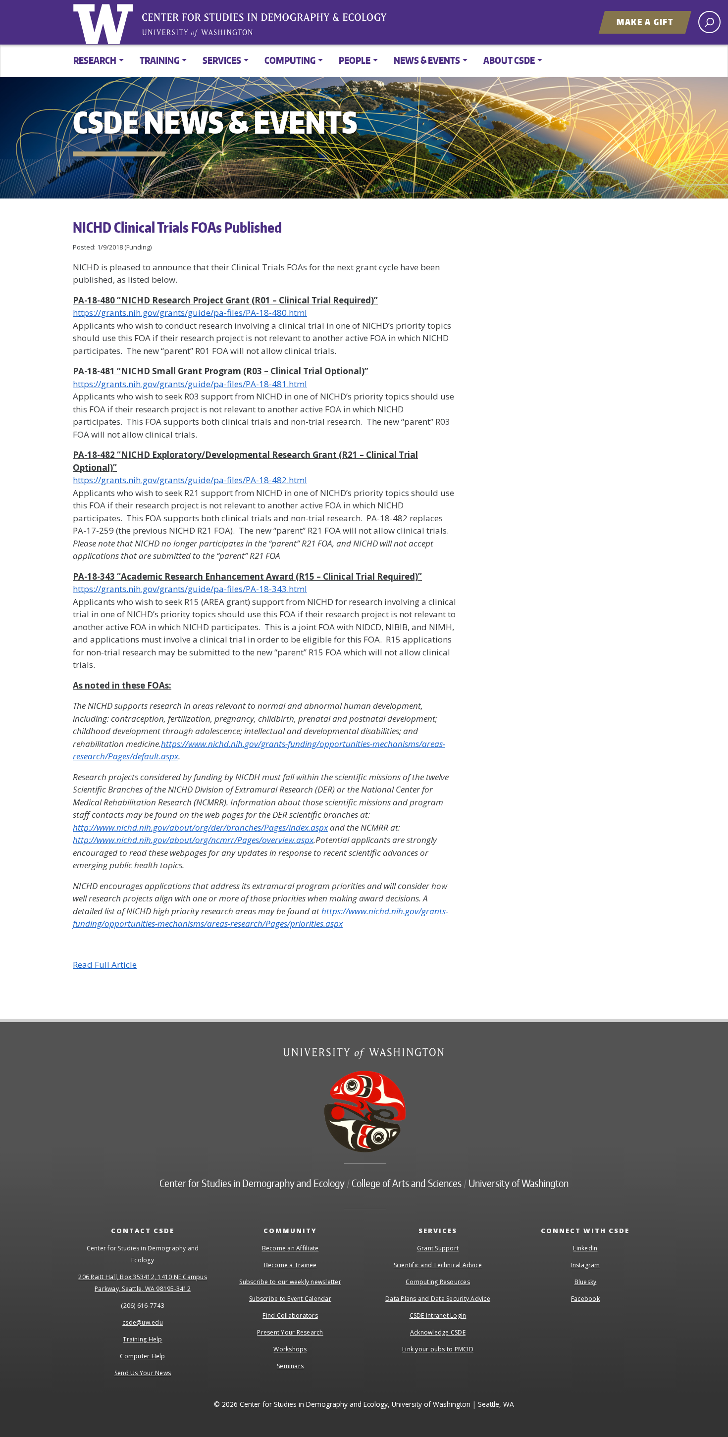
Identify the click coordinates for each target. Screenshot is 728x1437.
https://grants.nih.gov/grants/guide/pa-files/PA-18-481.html (190, 384)
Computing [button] (289, 60)
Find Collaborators (290, 1315)
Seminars (290, 1366)
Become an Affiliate (290, 1248)
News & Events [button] (427, 60)
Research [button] (94, 60)
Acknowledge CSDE (438, 1332)
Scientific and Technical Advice (438, 1265)
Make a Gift (645, 21)
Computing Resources (438, 1282)
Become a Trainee (290, 1265)
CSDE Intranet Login (438, 1315)
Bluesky (585, 1282)
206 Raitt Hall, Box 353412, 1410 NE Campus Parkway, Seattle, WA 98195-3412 (142, 1283)
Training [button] (159, 60)
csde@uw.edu (142, 1322)
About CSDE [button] (509, 60)
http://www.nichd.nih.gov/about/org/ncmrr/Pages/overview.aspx (193, 839)
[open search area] (709, 22)
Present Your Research (290, 1332)
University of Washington (105, 22)
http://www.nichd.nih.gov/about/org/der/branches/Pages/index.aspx (200, 827)
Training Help (142, 1339)
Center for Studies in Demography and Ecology (271, 27)
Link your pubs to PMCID (437, 1349)
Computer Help (142, 1356)
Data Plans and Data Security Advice (437, 1298)
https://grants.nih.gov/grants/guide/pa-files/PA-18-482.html (190, 480)
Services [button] (222, 60)
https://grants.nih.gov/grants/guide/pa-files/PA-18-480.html (190, 312)
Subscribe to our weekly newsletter (290, 1282)
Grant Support (438, 1248)
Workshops (290, 1349)
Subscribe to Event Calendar (290, 1298)
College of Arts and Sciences (407, 1183)
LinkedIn (585, 1248)
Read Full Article (105, 964)
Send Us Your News (142, 1373)
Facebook (585, 1298)
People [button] (354, 60)
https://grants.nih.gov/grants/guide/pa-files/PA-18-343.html (190, 589)
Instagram (585, 1265)
